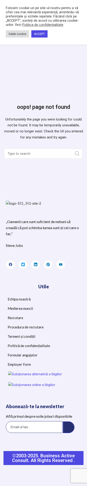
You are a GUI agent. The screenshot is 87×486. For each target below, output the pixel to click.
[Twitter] (23, 264)
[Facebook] (10, 264)
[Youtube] (60, 264)
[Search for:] (38, 154)
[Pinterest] (48, 264)
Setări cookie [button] (17, 34)
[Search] (77, 154)
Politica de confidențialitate (42, 25)
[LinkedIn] (35, 264)
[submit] (68, 427)
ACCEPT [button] (39, 34)
